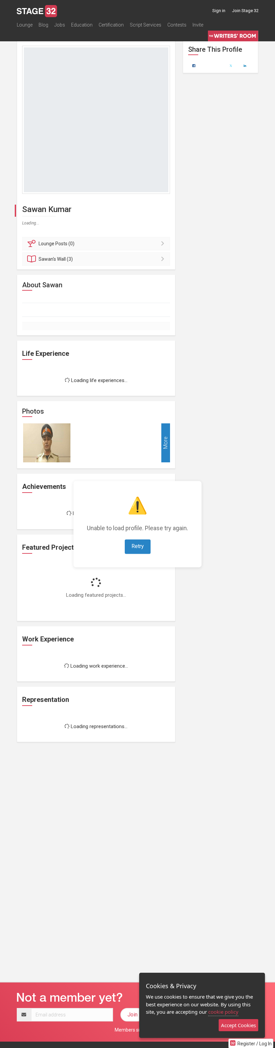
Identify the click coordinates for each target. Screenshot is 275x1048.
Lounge (25, 25)
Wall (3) (56, 259)
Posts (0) (56, 243)
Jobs (59, 25)
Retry (137, 546)
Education (82, 25)
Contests (176, 25)
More (165, 443)
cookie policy (223, 1011)
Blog (43, 25)
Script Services (145, 25)
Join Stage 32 (245, 10)
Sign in (218, 10)
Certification (111, 25)
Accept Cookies (238, 1025)
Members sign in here (137, 1030)
